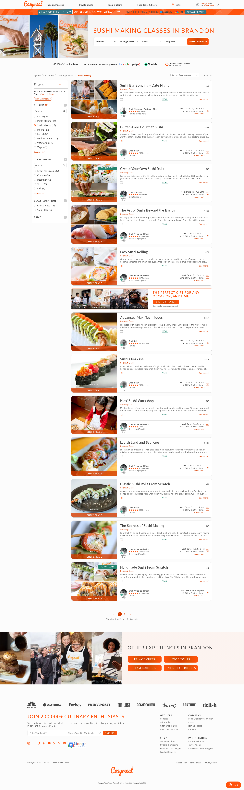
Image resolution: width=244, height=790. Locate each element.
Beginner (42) (44, 180)
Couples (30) (43, 175)
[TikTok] (39, 743)
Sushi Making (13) (46, 125)
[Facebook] (33, 743)
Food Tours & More (147, 4)
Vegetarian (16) (45, 143)
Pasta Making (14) (46, 121)
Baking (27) (43, 130)
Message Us (205, 4)
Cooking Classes (55, 4)
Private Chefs (86, 4)
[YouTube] (49, 743)
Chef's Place (46, 205)
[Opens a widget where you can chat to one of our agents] (233, 785)
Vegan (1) (42, 147)
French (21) (43, 134)
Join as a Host (195, 725)
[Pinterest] (54, 743)
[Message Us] (198, 4)
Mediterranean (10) (47, 138)
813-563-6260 (209, 5)
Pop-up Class (108, 168)
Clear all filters (47, 94)
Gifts (177, 4)
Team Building (115, 4)
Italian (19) (42, 116)
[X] (59, 743)
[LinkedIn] (64, 743)
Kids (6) (41, 188)
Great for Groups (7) (48, 171)
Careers (192, 729)
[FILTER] (50, 105)
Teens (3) (42, 184)
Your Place (44, 210)
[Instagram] (28, 743)
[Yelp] (44, 743)
